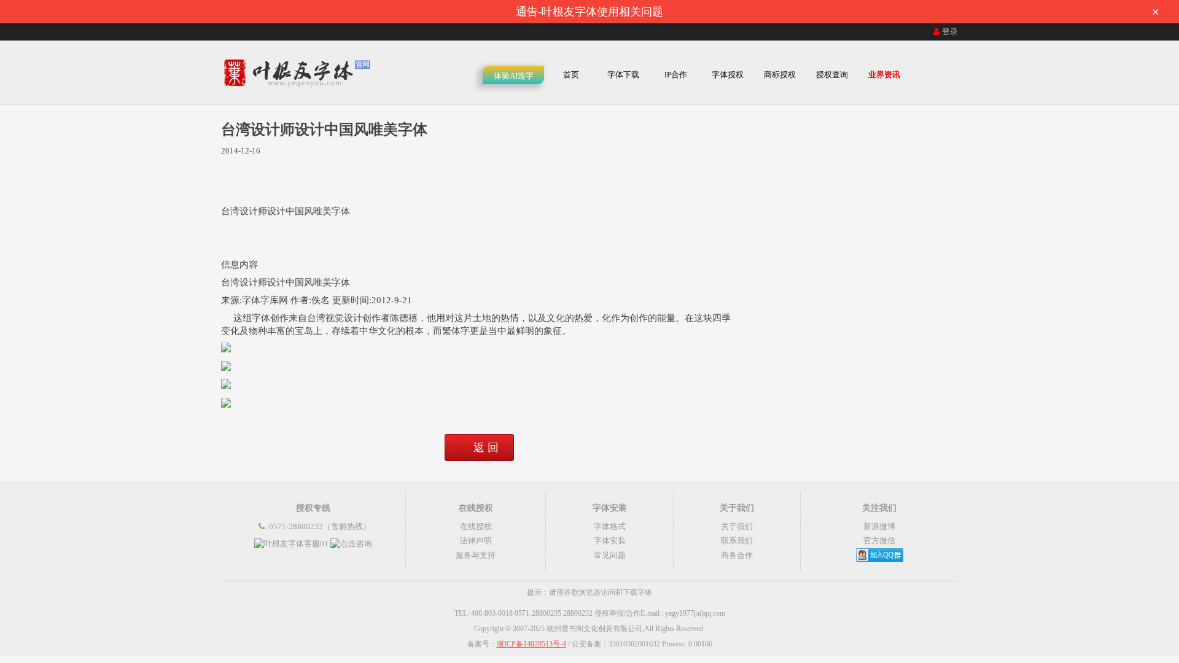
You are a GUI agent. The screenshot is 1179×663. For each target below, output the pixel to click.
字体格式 (610, 526)
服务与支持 (476, 555)
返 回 (486, 447)
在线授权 (476, 526)
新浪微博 (879, 526)
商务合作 (737, 555)
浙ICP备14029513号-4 (531, 644)
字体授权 (728, 74)
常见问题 (610, 555)
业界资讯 (884, 74)
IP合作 (675, 74)
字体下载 (623, 74)
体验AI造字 (514, 75)
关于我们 (737, 526)
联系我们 (737, 540)
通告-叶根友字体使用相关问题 (837, 11)
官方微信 (879, 540)
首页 (571, 74)
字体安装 (610, 540)
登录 (950, 31)
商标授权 (780, 74)
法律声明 (476, 540)
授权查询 (832, 74)
